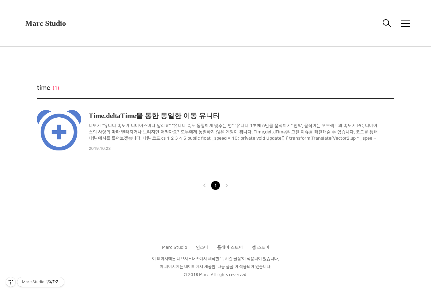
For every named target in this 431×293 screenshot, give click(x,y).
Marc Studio (45, 23)
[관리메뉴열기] (10, 282)
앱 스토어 (260, 247)
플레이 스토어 (230, 247)
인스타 (202, 247)
